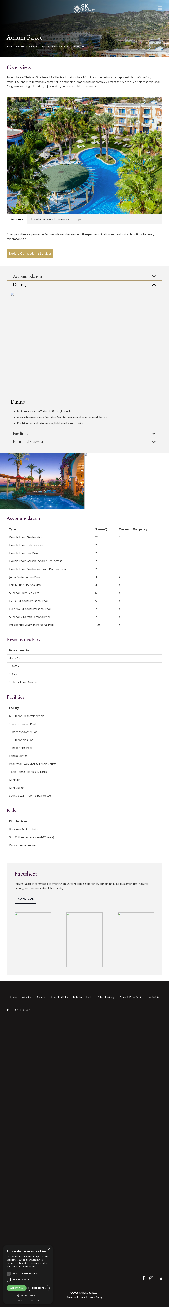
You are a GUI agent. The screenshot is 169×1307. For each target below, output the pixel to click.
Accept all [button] (16, 1288)
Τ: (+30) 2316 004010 (20, 1010)
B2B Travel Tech (82, 997)
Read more (30, 1266)
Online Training (105, 997)
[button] (28, 1295)
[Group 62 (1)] (151, 1278)
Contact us (153, 997)
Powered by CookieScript (28, 1300)
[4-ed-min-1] (126, 481)
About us (27, 997)
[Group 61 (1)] (142, 1278)
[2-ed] (42, 481)
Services (41, 997)
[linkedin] (160, 1278)
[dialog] (28, 1274)
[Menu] (160, 8)
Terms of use (75, 1297)
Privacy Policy (94, 1297)
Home (13, 997)
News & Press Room (131, 997)
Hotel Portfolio (59, 997)
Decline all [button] (39, 1288)
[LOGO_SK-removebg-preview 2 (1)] (84, 8)
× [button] (49, 1249)
